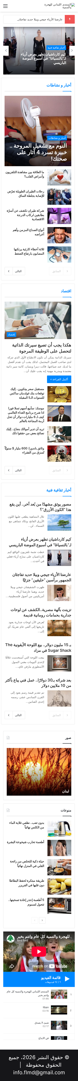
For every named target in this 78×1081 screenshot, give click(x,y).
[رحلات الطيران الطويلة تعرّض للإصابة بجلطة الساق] (59, 197)
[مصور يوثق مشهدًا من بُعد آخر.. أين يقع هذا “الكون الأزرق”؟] (59, 522)
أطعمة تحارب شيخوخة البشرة (25, 842)
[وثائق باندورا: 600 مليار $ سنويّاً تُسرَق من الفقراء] (59, 453)
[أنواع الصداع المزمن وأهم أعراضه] (59, 235)
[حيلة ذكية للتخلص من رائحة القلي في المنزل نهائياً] (59, 867)
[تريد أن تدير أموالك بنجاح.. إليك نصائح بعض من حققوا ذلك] (59, 434)
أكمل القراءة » (59, 379)
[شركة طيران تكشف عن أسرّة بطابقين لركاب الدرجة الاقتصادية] (59, 216)
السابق (56, 271)
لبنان (65, 791)
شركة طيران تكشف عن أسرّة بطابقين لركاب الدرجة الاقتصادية (25, 215)
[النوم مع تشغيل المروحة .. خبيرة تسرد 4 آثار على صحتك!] (38, 131)
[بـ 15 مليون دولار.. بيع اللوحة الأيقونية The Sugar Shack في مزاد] (59, 663)
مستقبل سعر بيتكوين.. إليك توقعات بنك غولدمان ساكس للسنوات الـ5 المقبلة (27, 393)
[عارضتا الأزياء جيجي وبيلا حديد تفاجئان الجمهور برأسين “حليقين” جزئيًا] (59, 593)
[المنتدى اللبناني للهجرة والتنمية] (57, 6)
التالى (18, 271)
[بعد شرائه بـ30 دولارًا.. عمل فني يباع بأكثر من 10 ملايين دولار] (59, 698)
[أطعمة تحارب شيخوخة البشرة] (59, 848)
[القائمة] (5, 7)
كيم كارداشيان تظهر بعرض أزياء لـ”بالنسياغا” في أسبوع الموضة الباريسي (43, 58)
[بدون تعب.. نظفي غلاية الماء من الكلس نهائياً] (59, 829)
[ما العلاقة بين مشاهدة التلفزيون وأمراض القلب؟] (59, 177)
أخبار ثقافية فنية (56, 47)
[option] (39, 51)
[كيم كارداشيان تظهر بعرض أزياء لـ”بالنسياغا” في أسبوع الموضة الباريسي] (59, 558)
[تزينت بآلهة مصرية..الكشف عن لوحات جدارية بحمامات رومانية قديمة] (59, 628)
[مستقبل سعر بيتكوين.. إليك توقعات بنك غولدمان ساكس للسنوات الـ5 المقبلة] (59, 394)
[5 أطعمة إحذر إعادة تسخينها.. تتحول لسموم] (59, 906)
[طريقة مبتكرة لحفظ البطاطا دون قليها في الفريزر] (59, 886)
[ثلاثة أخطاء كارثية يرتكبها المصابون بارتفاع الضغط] (59, 254)
